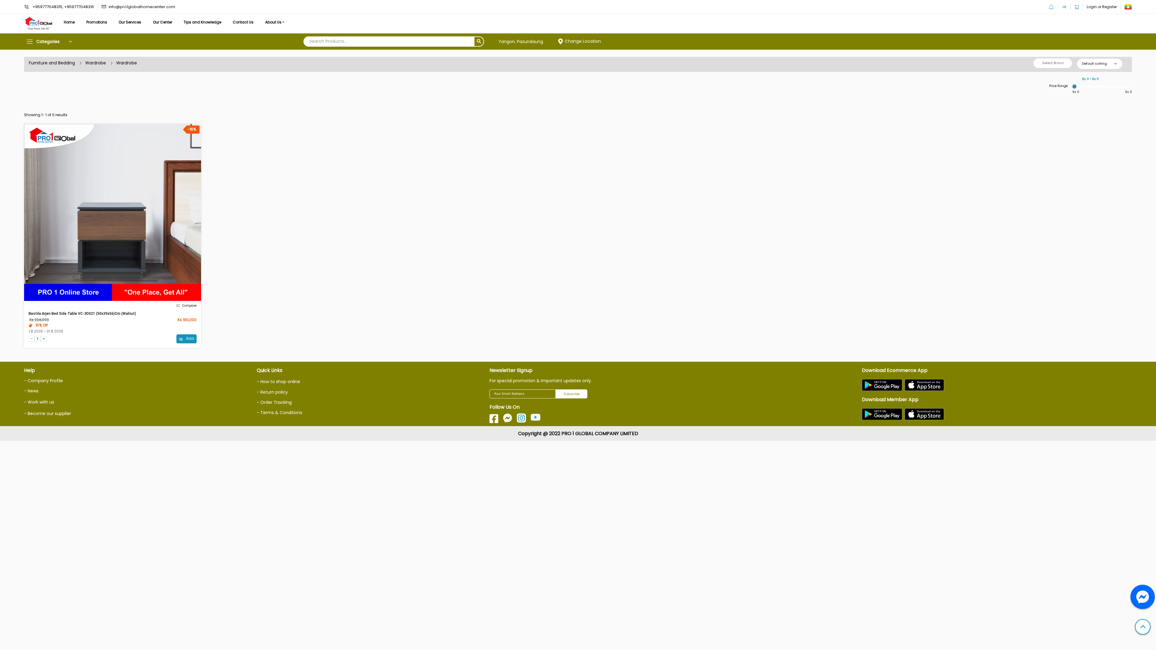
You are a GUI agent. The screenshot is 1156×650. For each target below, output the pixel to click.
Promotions (96, 22)
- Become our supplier (47, 413)
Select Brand (1053, 62)
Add (189, 338)
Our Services (130, 22)
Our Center (162, 22)
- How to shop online (278, 382)
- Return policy (272, 392)
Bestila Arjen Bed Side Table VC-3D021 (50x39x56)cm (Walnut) (82, 313)
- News (31, 391)
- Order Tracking (274, 402)
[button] (1143, 627)
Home (69, 22)
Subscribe (572, 394)
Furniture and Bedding (52, 63)
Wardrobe (95, 63)
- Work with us (39, 402)
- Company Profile (43, 381)
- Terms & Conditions (279, 413)
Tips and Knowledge (202, 22)
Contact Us (243, 22)
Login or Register (1102, 6)
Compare (189, 305)
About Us (273, 22)
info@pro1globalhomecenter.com (142, 7)
